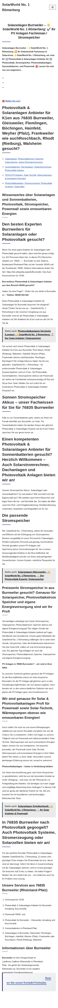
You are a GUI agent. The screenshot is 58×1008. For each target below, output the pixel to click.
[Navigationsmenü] (52, 7)
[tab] (30, 78)
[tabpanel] (29, 98)
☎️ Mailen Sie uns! (11, 101)
